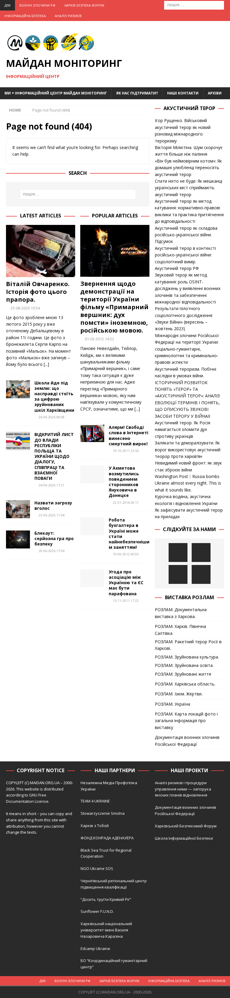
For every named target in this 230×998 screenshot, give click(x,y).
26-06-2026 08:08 (51, 417)
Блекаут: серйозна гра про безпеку (54, 538)
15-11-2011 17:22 (126, 600)
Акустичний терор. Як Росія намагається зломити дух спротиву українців (182, 429)
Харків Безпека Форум (84, 5)
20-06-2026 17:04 (51, 550)
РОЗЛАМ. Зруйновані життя (183, 674)
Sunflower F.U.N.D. (97, 911)
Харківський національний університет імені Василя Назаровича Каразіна (106, 930)
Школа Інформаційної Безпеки (184, 838)
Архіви (215, 93)
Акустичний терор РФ (177, 268)
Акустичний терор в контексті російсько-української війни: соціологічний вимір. (185, 254)
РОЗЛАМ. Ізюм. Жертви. (178, 694)
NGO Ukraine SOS (97, 868)
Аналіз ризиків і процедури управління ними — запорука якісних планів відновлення (183, 789)
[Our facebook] (201, 552)
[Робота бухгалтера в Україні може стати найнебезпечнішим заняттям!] (92, 526)
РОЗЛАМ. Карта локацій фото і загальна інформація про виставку (186, 720)
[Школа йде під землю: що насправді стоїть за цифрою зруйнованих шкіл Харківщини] (18, 389)
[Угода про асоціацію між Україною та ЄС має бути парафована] (92, 578)
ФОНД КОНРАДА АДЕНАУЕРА (107, 838)
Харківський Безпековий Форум (186, 826)
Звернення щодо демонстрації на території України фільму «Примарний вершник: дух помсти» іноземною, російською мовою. (114, 306)
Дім (7, 5)
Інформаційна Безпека (25, 15)
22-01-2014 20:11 (126, 502)
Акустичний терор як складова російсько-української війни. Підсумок (186, 234)
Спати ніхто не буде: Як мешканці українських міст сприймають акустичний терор (188, 187)
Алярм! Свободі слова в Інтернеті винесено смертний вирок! (128, 435)
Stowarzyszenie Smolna (103, 813)
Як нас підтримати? (137, 93)
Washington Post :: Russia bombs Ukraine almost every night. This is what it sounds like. (188, 483)
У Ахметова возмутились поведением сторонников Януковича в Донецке (124, 481)
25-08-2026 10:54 (25, 308)
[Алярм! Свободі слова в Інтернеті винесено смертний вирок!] (92, 433)
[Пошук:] (194, 4)
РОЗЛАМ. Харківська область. (185, 684)
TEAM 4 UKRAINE (95, 801)
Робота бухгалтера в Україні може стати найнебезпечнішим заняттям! (129, 533)
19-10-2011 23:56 (126, 450)
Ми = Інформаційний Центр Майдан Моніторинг (55, 93)
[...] (46, 364)
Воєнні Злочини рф (37, 5)
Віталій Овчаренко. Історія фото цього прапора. (37, 291)
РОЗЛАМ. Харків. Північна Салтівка (180, 629)
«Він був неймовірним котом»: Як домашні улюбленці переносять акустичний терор (188, 167)
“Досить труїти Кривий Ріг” (106, 899)
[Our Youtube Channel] (178, 552)
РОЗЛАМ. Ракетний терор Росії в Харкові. (188, 645)
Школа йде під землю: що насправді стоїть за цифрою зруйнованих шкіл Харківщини (54, 396)
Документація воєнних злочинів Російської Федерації (187, 740)
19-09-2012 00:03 (126, 554)
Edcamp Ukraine (95, 948)
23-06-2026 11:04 (51, 515)
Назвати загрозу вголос (53, 505)
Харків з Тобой (95, 825)
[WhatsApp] (201, 574)
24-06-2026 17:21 (51, 485)
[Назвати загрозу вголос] (18, 509)
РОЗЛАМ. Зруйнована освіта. (184, 665)
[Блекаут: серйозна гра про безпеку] (18, 539)
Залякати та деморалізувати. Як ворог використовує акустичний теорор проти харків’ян (187, 449)
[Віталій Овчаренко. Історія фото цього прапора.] (40, 251)
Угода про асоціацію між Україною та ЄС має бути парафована (126, 582)
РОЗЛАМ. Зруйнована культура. (187, 657)
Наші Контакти (183, 93)
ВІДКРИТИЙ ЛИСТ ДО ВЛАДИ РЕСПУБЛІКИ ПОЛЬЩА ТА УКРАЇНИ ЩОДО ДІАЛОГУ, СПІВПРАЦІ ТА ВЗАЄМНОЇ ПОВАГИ (54, 456)
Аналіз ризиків (68, 15)
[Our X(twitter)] (178, 574)
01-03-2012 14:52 (99, 339)
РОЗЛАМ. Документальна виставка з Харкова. (181, 613)
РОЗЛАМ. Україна (172, 704)
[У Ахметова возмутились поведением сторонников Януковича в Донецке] (92, 474)
